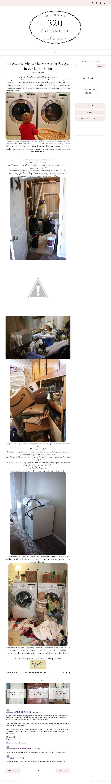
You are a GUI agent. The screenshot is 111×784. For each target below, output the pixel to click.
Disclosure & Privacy (90, 118)
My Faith (90, 106)
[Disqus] (38, 735)
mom (26, 673)
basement (9, 673)
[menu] (55, 52)
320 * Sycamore (12, 781)
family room (19, 673)
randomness (34, 673)
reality (43, 673)
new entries (13, 770)
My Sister (91, 112)
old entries (63, 770)
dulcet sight (103, 781)
